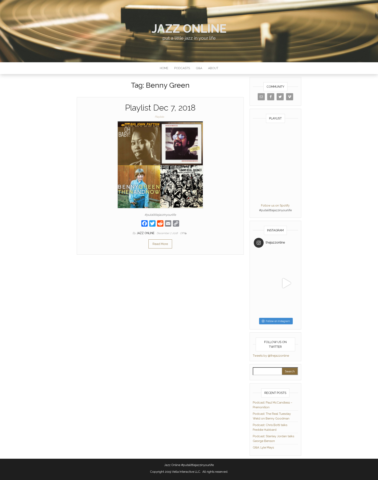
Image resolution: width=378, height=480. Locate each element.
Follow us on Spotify (275, 205)
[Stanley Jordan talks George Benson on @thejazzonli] (286, 283)
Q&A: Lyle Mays (263, 447)
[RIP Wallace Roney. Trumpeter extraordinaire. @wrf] (264, 305)
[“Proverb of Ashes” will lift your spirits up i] (286, 305)
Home (164, 68)
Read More (160, 244)
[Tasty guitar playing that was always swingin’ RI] (286, 261)
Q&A (199, 68)
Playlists (159, 116)
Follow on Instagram (278, 321)
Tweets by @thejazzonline (271, 355)
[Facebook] (144, 224)
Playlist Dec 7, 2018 (160, 108)
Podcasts (182, 68)
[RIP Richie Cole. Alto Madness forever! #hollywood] (264, 261)
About (213, 68)
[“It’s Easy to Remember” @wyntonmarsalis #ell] (264, 283)
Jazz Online (189, 28)
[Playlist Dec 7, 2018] (160, 164)
